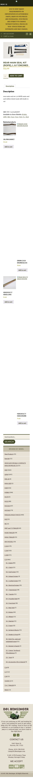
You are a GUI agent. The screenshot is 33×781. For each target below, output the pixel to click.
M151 (6, 501)
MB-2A (7, 479)
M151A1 (7, 506)
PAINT (7, 690)
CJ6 (6, 667)
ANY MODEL (9, 541)
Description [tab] (10, 86)
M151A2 (7, 510)
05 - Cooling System (12, 581)
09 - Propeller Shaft (12, 599)
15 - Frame (9, 625)
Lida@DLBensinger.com (16, 751)
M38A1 (24, 114)
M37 (6, 519)
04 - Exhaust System (12, 576)
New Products (9, 454)
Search (9, 441)
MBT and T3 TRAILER (11, 528)
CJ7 (6, 672)
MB (8, 117)
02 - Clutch (9, 567)
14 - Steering (10, 621)
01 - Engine (9, 563)
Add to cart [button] (8, 147)
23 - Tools (9, 657)
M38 (27, 117)
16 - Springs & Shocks (12, 630)
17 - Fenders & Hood (12, 634)
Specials (7, 458)
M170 (6, 497)
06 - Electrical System (12, 585)
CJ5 (24, 117)
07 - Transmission (11, 590)
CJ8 (6, 676)
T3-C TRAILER (9, 685)
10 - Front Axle (10, 603)
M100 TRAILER (9, 532)
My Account (8, 34)
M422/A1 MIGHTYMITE (12, 515)
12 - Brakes (9, 612)
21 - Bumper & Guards (12, 646)
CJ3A (16, 117)
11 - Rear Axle (10, 607)
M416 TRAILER (9, 537)
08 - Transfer (10, 594)
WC (6, 524)
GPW (5, 117)
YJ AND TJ (8, 681)
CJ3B (20, 117)
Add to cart (16, 76)
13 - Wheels (9, 616)
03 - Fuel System (11, 572)
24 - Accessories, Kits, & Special (15, 662)
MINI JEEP (8, 483)
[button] (26, 45)
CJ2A (12, 117)
